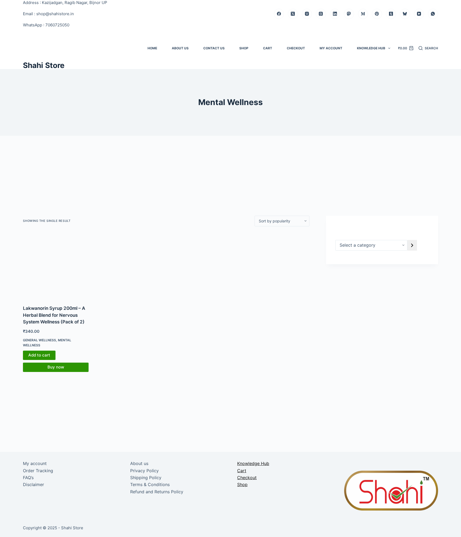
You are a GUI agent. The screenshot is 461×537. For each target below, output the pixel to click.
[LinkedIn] (335, 14)
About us (180, 48)
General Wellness (39, 340)
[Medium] (363, 14)
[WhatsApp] (433, 14)
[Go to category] (412, 245)
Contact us (214, 48)
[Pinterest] (377, 14)
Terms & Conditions (150, 484)
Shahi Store (44, 65)
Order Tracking (38, 470)
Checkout (296, 48)
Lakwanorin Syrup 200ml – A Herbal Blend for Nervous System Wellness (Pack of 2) (54, 315)
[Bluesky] (405, 14)
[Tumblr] (391, 14)
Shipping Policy (145, 477)
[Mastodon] (349, 14)
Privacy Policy (144, 470)
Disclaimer (33, 484)
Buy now (55, 367)
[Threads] (321, 14)
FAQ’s (28, 477)
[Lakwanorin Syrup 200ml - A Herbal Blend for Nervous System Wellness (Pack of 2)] (56, 266)
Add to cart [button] (39, 355)
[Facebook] (279, 14)
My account (331, 48)
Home (152, 48)
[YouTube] (419, 14)
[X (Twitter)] (293, 14)
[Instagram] (307, 14)
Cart (267, 48)
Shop (243, 48)
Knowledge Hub (371, 48)
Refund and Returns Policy (156, 491)
